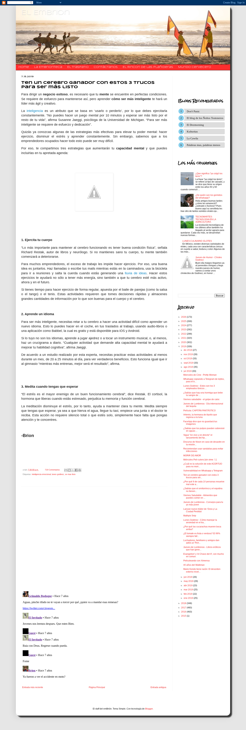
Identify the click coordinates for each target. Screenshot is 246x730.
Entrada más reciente (32, 687)
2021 (184, 338)
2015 (184, 616)
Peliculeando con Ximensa (196, 560)
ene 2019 (189, 598)
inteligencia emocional (41, 474)
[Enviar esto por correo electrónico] (66, 470)
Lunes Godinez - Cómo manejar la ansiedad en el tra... (200, 521)
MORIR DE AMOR (192, 455)
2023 (184, 329)
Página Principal (97, 687)
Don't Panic (193, 111)
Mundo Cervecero (194, 67)
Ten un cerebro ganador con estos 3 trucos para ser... (201, 476)
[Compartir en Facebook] (76, 470)
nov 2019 (188, 354)
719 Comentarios (52, 470)
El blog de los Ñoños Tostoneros (205, 118)
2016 (184, 611)
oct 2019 (188, 358)
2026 (184, 317)
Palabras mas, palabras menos (203, 145)
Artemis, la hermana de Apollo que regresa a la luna (200, 415)
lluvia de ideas (136, 273)
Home (23, 67)
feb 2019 (188, 594)
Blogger (149, 709)
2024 (184, 325)
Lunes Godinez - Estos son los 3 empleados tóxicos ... (199, 387)
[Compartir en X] (73, 470)
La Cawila (192, 138)
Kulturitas (192, 131)
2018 (184, 603)
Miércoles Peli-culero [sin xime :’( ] (200, 459)
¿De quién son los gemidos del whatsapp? (208, 196)
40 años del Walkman (194, 565)
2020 (184, 342)
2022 (184, 334)
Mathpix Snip (189, 515)
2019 (184, 346)
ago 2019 (189, 367)
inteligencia (35, 111)
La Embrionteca (48, 67)
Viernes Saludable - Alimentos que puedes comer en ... (200, 496)
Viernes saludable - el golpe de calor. (201, 399)
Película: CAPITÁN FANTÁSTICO (199, 410)
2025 (184, 321)
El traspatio (78, 67)
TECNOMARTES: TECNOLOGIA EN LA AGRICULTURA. (205, 219)
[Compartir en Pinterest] (79, 470)
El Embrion (45, 13)
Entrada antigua (158, 687)
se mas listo (70, 474)
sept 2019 (189, 363)
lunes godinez (58, 474)
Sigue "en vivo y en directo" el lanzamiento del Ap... (197, 436)
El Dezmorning (195, 124)
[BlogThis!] (69, 470)
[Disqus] (94, 539)
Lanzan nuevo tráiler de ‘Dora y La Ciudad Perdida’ (200, 510)
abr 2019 (188, 585)
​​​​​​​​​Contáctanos (106, 67)
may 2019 (189, 581)
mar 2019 (189, 589)
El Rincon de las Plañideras (148, 67)
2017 (184, 607)
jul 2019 (188, 371)
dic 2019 (188, 350)
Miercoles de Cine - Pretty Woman (200, 375)
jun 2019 (188, 577)
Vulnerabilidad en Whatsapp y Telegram (203, 470)
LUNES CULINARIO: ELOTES (197, 241)
